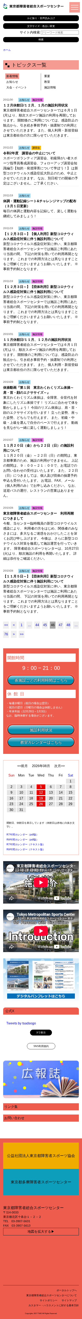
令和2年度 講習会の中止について (29, 153)
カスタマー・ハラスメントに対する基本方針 (53, 1305)
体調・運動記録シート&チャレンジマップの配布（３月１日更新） (39, 203)
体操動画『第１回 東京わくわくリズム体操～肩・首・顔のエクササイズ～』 (38, 390)
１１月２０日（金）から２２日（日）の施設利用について (38, 448)
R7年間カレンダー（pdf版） (23, 834)
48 (68, 625)
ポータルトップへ (67, 1290)
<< (6, 625)
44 (37, 625)
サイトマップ (69, 1300)
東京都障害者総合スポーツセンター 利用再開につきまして (38, 516)
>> (22, 634)
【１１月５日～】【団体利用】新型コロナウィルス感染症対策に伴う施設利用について (38, 579)
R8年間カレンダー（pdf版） (23, 839)
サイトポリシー (48, 1300)
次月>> (59, 766)
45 (45, 625)
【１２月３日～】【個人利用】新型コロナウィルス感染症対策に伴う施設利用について (38, 236)
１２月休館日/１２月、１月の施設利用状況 (35, 105)
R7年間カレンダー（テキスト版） (26, 844)
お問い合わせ (14, 1118)
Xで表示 (41, 1032)
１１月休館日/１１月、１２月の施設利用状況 (37, 339)
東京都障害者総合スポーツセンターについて (51, 1295)
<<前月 (22, 766)
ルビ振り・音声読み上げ (41, 18)
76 (6, 634)
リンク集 (11, 1106)
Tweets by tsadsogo (21, 1023)
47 (60, 625)
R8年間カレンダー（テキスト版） (26, 849)
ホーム (7, 50)
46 (53, 625)
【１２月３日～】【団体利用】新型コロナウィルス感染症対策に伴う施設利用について (38, 289)
